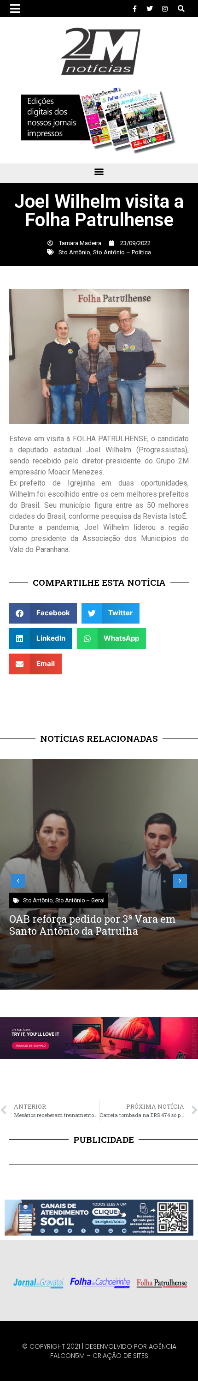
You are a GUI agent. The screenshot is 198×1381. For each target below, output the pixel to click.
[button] (181, 8)
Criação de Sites (120, 1355)
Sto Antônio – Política (122, 252)
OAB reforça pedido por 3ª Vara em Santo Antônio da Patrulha (92, 924)
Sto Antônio (74, 252)
